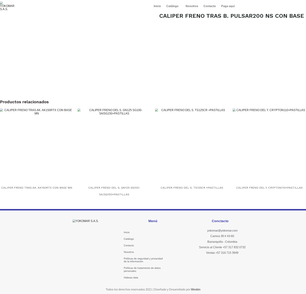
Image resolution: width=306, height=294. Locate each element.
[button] (173, 6)
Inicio (157, 6)
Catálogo (172, 6)
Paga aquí (228, 6)
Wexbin (195, 289)
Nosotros (192, 6)
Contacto (209, 6)
